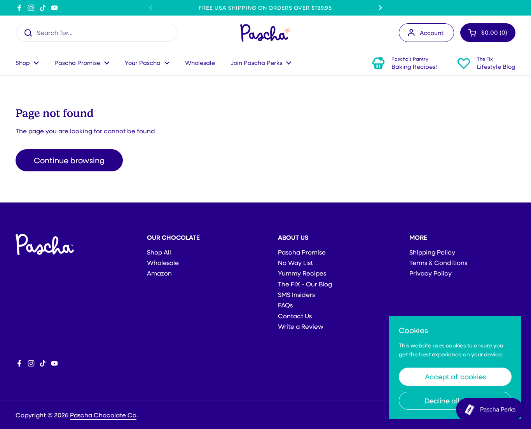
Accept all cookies (455, 376)
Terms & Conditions (438, 262)
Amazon (159, 273)
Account (432, 33)
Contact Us (295, 316)
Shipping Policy (432, 252)
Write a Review (300, 326)
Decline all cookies (455, 400)
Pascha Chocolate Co (103, 415)
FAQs (285, 305)
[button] (487, 32)
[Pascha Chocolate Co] (265, 33)
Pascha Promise (302, 252)
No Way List (295, 262)
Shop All (159, 252)
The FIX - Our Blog (305, 284)
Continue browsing (69, 160)
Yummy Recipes (302, 273)
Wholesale (163, 262)
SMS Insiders (296, 294)
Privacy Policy (430, 273)
